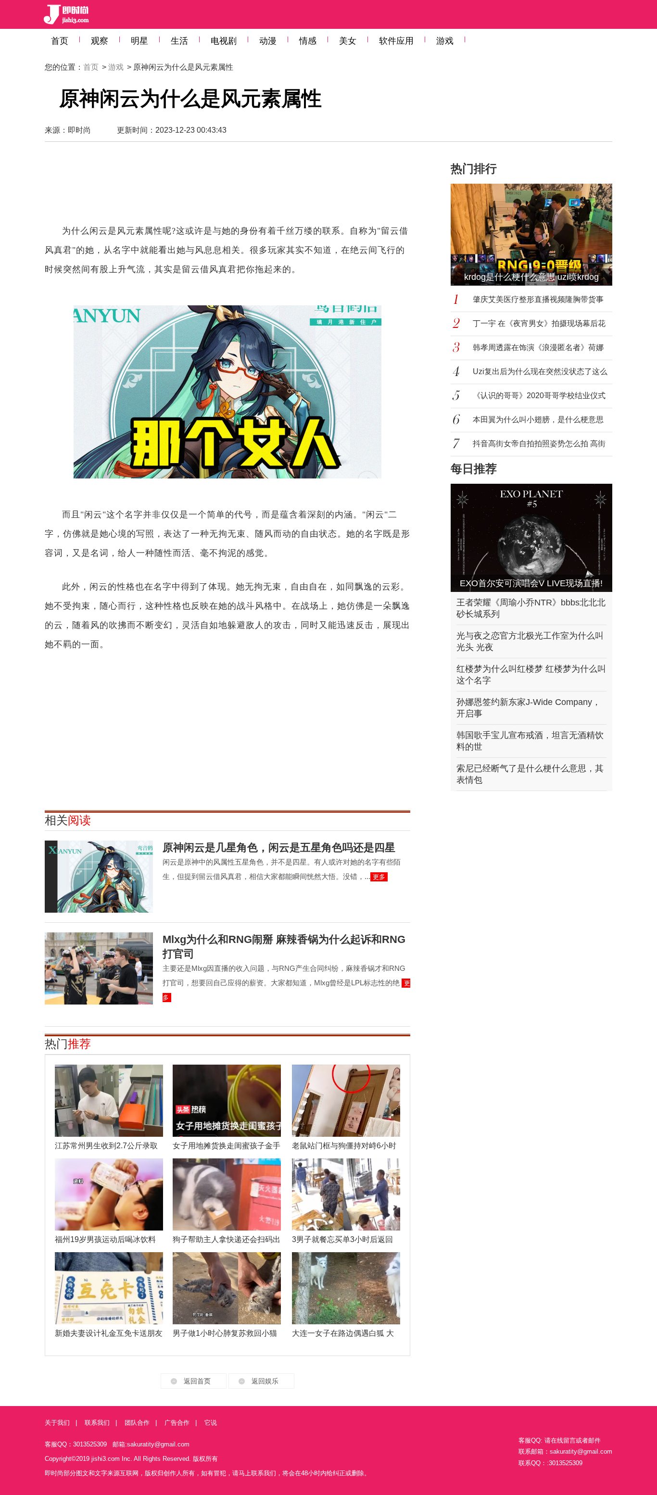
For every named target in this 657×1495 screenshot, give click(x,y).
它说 (210, 1422)
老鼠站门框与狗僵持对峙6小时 (344, 1146)
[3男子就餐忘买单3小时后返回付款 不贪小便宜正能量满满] (346, 1194)
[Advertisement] (227, 187)
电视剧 (224, 41)
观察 (99, 41)
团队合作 (137, 1422)
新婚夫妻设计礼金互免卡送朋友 (109, 1333)
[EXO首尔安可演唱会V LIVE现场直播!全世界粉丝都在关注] (531, 538)
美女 (347, 41)
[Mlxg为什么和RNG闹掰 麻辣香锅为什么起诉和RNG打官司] (99, 968)
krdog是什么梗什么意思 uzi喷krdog (531, 277)
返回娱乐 (265, 1381)
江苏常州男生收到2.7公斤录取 (106, 1146)
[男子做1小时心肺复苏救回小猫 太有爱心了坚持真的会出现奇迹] (227, 1288)
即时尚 (79, 130)
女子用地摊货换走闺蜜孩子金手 (226, 1146)
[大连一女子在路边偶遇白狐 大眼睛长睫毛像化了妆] (346, 1288)
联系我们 (97, 1422)
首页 (59, 41)
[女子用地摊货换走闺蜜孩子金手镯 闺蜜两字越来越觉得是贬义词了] (227, 1101)
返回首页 (197, 1381)
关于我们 (57, 1422)
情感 (307, 41)
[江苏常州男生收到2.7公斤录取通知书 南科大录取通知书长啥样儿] (109, 1101)
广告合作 (177, 1422)
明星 (139, 41)
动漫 (268, 41)
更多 (379, 876)
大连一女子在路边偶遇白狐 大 (343, 1333)
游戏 (445, 41)
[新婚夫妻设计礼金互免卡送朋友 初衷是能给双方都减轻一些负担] (109, 1288)
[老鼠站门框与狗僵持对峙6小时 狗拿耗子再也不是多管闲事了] (346, 1101)
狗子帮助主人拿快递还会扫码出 (226, 1239)
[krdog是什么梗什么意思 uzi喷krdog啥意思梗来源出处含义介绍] (537, 235)
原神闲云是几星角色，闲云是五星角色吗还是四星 (279, 848)
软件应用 (396, 41)
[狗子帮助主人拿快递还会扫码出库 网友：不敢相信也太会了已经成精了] (227, 1194)
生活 (179, 41)
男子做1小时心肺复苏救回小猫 (225, 1333)
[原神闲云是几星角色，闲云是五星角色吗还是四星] (99, 877)
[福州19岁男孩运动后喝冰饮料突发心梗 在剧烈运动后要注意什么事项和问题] (109, 1194)
